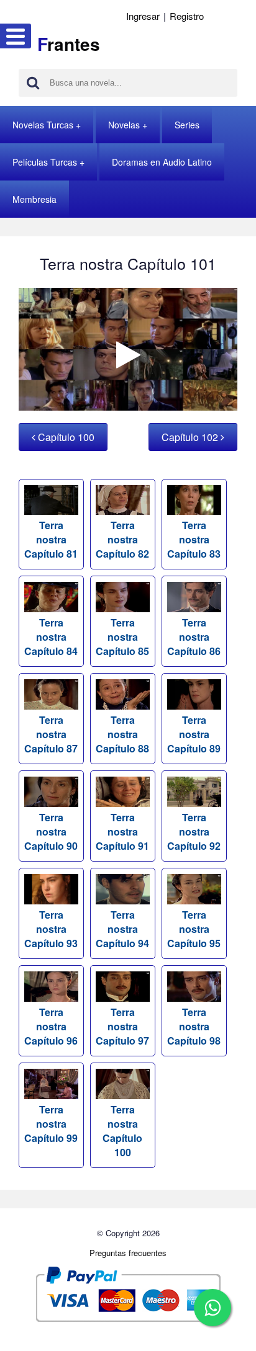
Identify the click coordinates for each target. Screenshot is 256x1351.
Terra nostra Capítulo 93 (51, 928)
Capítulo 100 (64, 437)
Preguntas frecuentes (128, 1253)
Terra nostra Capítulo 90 (51, 831)
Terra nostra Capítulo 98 (194, 1026)
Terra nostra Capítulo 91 (122, 831)
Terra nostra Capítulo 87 (51, 734)
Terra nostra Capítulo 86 (194, 636)
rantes (68, 43)
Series (187, 124)
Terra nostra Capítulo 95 (194, 928)
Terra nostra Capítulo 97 (122, 1026)
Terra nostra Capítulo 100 (122, 1130)
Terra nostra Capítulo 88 (122, 734)
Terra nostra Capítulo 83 (194, 539)
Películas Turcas (44, 162)
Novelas (124, 124)
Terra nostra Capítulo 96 (51, 1026)
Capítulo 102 (191, 437)
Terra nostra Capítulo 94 (122, 928)
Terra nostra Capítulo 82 (122, 539)
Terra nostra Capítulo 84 (51, 636)
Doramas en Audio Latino (162, 162)
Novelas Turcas (42, 124)
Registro (187, 15)
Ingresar (143, 15)
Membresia (34, 199)
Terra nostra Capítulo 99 (51, 1123)
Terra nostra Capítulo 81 (51, 539)
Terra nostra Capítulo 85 (122, 636)
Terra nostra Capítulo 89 (194, 734)
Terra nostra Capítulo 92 (194, 831)
